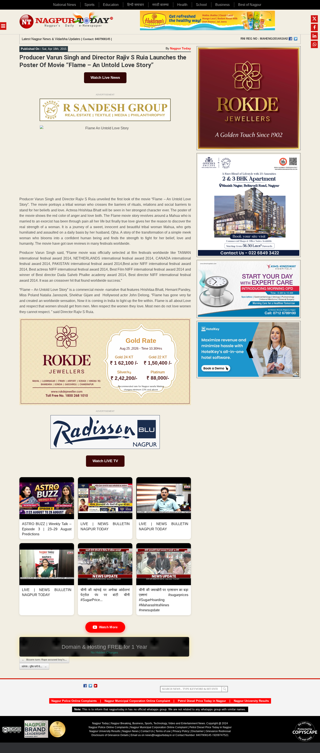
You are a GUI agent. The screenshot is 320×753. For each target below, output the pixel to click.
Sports (89, 5)
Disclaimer (197, 731)
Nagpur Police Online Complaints (74, 700)
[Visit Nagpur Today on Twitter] (295, 38)
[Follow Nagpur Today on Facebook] (85, 685)
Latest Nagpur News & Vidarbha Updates (51, 39)
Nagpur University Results (251, 700)
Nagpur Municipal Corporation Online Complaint (137, 700)
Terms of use (163, 731)
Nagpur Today (180, 48)
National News (64, 5)
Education (111, 5)
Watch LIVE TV (105, 461)
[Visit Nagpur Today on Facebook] (290, 38)
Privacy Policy (181, 731)
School (201, 5)
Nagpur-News (130, 731)
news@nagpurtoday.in (158, 735)
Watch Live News (105, 78)
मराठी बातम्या (160, 5)
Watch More (108, 627)
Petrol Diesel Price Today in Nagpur (202, 700)
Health (182, 5)
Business (222, 5)
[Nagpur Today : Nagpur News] (66, 22)
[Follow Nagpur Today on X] (90, 685)
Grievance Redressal (218, 731)
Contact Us (147, 731)
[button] (46, 508)
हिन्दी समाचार (135, 5)
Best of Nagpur (249, 5)
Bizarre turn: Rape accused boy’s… (44, 659)
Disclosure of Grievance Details (110, 735)
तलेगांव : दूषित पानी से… (34, 666)
